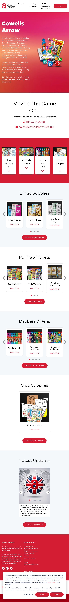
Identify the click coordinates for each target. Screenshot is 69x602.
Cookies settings (28, 594)
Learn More (14, 224)
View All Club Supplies (34, 441)
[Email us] (7, 568)
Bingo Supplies (9, 163)
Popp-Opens (22, 4)
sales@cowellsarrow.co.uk (36, 127)
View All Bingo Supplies (34, 237)
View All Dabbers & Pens (35, 365)
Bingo (35, 4)
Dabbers (45, 4)
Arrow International (11, 549)
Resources (45, 8)
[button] (4, 214)
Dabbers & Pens (43, 163)
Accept (42, 594)
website (13, 563)
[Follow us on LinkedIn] (3, 568)
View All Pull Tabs (34, 301)
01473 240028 (35, 121)
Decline (57, 594)
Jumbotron (33, 6)
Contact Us (60, 6)
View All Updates (33, 525)
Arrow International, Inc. (12, 79)
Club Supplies (45, 6)
